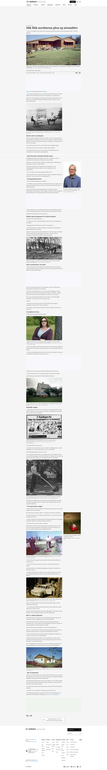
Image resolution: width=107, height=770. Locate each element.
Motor (53, 751)
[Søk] (80, 2)
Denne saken (29, 91)
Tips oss (70, 733)
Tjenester (57, 4)
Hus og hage (58, 747)
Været (62, 755)
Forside (43, 742)
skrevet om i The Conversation (52, 694)
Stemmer (36, 4)
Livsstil (42, 4)
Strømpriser (63, 757)
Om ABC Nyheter (73, 742)
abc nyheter (67, 766)
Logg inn (72, 1)
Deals (57, 752)
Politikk (43, 755)
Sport (43, 752)
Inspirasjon (49, 4)
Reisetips (57, 744)
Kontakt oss (71, 729)
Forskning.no (43, 91)
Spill (64, 4)
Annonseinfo (72, 747)
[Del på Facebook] (76, 73)
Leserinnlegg (48, 749)
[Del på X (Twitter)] (78, 73)
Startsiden (63, 742)
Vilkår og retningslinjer (74, 752)
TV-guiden (63, 752)
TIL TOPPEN (28, 766)
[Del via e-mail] (80, 73)
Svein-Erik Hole (34, 741)
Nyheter (28, 4)
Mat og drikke (58, 749)
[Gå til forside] (48, 1)
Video (75, 4)
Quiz (67, 744)
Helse (53, 748)
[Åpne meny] (77, 2)
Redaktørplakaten (33, 749)
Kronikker (47, 747)
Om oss (69, 4)
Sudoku (67, 749)
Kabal (67, 754)
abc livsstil (74, 766)
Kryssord (68, 752)
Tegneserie (63, 760)
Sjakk (67, 747)
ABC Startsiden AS (35, 760)
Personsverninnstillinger (74, 749)
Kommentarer (48, 744)
